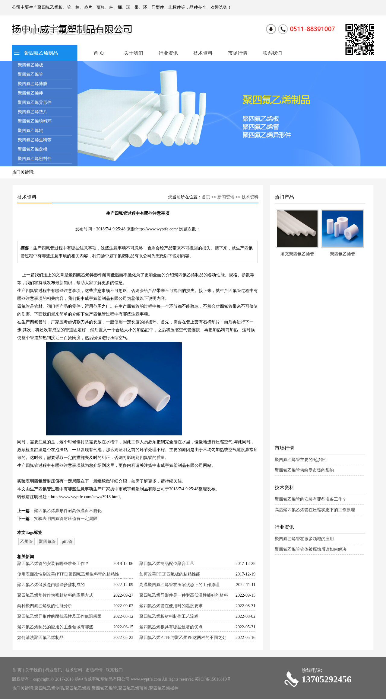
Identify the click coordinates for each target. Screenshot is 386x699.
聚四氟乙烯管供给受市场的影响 (304, 470)
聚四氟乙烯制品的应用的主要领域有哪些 (55, 627)
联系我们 (272, 53)
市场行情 (237, 53)
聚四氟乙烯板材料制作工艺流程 (168, 616)
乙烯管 (26, 541)
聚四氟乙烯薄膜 (32, 84)
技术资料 (203, 53)
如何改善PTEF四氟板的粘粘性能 (169, 574)
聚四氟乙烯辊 (30, 130)
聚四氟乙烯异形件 (35, 102)
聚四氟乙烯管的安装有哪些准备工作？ (53, 563)
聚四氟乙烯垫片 (32, 112)
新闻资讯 (225, 197)
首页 (206, 197)
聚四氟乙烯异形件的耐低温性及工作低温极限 (59, 616)
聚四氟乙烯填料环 (35, 121)
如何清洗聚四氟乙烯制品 (40, 637)
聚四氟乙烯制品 (41, 53)
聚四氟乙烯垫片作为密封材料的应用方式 (55, 595)
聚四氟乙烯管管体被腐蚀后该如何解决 (310, 549)
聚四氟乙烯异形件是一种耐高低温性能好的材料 (183, 595)
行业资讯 (168, 53)
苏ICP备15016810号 (213, 679)
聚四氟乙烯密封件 (35, 158)
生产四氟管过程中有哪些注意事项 (61, 489)
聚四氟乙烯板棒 (164, 688)
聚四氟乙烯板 (30, 65)
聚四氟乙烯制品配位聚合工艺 (166, 563)
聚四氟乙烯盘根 (32, 149)
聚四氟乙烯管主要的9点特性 (301, 459)
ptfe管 (67, 541)
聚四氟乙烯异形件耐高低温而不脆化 (102, 275)
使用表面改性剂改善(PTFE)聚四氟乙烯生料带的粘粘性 (68, 574)
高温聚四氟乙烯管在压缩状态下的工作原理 (179, 584)
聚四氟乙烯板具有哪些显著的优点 (171, 627)
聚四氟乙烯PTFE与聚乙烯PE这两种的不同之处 (182, 637)
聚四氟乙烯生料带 (35, 140)
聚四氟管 (47, 541)
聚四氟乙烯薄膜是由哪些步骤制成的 (51, 584)
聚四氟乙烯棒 (30, 93)
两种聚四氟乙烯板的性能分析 (44, 606)
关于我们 (133, 53)
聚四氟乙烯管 (30, 74)
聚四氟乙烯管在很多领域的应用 (304, 539)
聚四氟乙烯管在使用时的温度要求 (171, 606)
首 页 (98, 53)
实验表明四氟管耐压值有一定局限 (49, 481)
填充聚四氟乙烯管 (297, 254)
